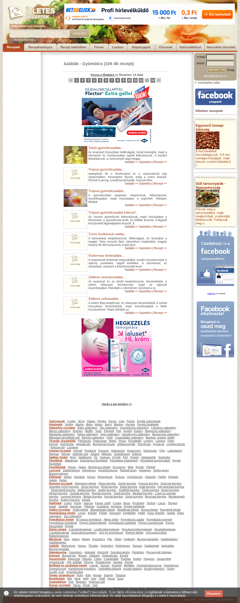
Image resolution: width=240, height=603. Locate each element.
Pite (118, 431)
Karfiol (137, 559)
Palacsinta (100, 441)
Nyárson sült (97, 582)
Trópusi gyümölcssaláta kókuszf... (113, 212)
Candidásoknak (59, 532)
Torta (98, 431)
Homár (97, 575)
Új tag (230, 70)
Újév (162, 450)
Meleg (86, 539)
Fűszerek (165, 47)
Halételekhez (169, 539)
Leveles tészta (176, 444)
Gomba (118, 562)
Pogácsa (158, 444)
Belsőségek (57, 578)
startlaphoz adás (208, 82)
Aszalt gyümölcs (154, 568)
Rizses (82, 555)
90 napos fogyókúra (88, 519)
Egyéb (116, 457)
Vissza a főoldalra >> (104, 75)
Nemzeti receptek (61, 483)
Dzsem (105, 565)
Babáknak (71, 460)
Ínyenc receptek (60, 585)
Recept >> (160, 162)
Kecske (130, 424)
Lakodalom (175, 450)
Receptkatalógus (40, 47)
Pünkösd (90, 450)
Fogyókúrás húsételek (63, 523)
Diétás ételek (58, 529)
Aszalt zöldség (132, 568)
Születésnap (122, 454)
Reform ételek (134, 532)
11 (135, 80)
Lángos (160, 441)
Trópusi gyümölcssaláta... (107, 191)
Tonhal (151, 503)
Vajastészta (83, 444)
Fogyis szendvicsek (151, 523)
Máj (69, 578)
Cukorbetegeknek (80, 529)
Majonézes (68, 546)
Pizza (122, 441)
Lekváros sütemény (163, 427)
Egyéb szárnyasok (149, 421)
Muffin (89, 431)
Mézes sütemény (60, 431)
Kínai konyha (109, 486)
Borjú (108, 424)
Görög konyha (127, 483)
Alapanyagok (141, 47)
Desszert (115, 513)
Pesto (86, 585)
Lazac (161, 503)
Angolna (116, 506)
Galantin (150, 477)
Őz (96, 457)
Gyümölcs (92, 63)
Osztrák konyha (80, 493)
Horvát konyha (113, 496)
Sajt (95, 585)
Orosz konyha (90, 486)
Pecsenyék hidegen (159, 552)
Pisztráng (138, 503)
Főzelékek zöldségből (124, 460)
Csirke (71, 421)
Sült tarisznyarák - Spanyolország (210, 185)
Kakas (91, 421)
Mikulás (107, 454)
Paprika (126, 559)
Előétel (92, 513)
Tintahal (120, 575)
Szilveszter (150, 450)
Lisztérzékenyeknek (106, 529)
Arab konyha (147, 486)
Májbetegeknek (59, 536)
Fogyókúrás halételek (122, 523)
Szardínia (103, 506)
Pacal (111, 578)
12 (141, 80)
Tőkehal (89, 506)
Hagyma (149, 559)
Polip (80, 575)
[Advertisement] (21, 122)
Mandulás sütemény (62, 434)
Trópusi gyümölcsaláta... (106, 169)
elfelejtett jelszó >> (215, 76)
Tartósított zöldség (109, 568)
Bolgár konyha (92, 496)
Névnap (54, 454)
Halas (82, 467)
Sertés (69, 424)
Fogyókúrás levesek (159, 519)
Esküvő (137, 454)
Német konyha (58, 493)
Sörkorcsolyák (126, 444)
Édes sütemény (87, 427)
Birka (89, 424)
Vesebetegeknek (165, 529)
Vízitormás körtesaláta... (106, 255)
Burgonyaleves (58, 473)
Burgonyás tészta (104, 444)
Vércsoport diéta (156, 532)
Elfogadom (214, 593)
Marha (79, 424)
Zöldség (94, 555)
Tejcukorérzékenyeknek (137, 529)
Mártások (55, 539)
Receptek (13, 47)
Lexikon (118, 47)
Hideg (76, 539)
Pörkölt (150, 467)
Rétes (112, 441)
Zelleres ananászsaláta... (107, 277)
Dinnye (88, 562)
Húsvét (77, 450)
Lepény (148, 441)
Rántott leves (128, 470)
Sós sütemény (109, 427)
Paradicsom (103, 562)
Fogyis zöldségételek (92, 523)
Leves (68, 503)
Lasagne (72, 447)
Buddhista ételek (128, 509)
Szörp (170, 568)
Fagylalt (109, 431)
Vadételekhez (57, 542)
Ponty (77, 503)
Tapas (77, 585)
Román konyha (101, 493)
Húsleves (145, 470)
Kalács (138, 431)
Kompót (117, 565)
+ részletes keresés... (23, 39)
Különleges (123, 546)
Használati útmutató (220, 47)
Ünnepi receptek (60, 450)
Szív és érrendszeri (111, 532)
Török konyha (150, 490)
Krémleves (89, 470)
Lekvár (94, 565)
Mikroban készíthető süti (64, 437)
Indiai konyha (128, 486)
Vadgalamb (148, 457)
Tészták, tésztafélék (62, 441)
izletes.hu (211, 293)
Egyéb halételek (134, 506)
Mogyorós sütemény (158, 431)
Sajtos (68, 477)
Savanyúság (57, 559)
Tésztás (93, 546)
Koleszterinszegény (84, 532)
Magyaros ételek (85, 483)
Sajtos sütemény (87, 434)
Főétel (103, 513)
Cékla (97, 559)
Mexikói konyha (143, 493)
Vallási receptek (59, 509)
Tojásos (120, 477)
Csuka (117, 503)
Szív (93, 578)
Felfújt (162, 477)
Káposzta (74, 559)
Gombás (79, 477)
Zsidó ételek (80, 509)
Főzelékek (56, 460)
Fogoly (134, 457)
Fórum (99, 47)
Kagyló (108, 575)
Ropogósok (105, 477)
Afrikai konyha (87, 490)
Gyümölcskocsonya (149, 565)
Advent (94, 454)
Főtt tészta (84, 441)
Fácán (131, 421)
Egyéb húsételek (148, 424)
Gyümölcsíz (171, 565)
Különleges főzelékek (94, 460)
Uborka (87, 559)
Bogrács (81, 582)
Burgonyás (69, 555)
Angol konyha (170, 490)
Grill (71, 582)
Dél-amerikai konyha (171, 486)
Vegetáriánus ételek (62, 513)
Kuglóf (128, 431)
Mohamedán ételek (102, 509)
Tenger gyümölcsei (61, 575)
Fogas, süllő (103, 503)
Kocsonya (119, 467)
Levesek (54, 470)
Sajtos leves (161, 470)
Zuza (120, 578)
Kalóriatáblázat (190, 47)
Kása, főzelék (156, 513)
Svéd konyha (122, 493)
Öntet (118, 539)
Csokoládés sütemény (129, 437)
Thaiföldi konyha (128, 490)
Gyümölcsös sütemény (134, 427)
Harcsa (88, 503)
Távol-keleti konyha (63, 490)
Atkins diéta (111, 519)
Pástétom (138, 552)
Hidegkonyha (58, 552)
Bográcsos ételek (99, 467)
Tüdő (102, 578)
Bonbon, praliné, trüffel (160, 437)
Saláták (71, 63)
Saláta (171, 513)
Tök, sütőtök (74, 562)
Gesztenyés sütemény (136, 434)
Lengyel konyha (71, 496)
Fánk (171, 441)
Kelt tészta (67, 444)
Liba (121, 421)
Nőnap (65, 454)
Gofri (110, 437)
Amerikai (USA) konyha (64, 486)
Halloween (118, 450)
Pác (109, 539)
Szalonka (164, 457)
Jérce (81, 421)
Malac (99, 424)
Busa (127, 503)
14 (152, 80)
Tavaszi (137, 546)
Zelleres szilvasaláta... (104, 298)
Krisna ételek (149, 509)
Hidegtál (89, 552)
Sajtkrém (129, 539)
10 (129, 80)
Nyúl (73, 457)
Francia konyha (148, 483)
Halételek (55, 503)
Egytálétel (129, 513)
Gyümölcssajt (57, 568)
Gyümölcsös (135, 477)
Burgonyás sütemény (165, 434)
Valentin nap (80, 454)
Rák (88, 575)
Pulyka (102, 421)
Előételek (55, 477)
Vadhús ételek (58, 457)
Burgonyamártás (147, 539)
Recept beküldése (73, 47)
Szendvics (75, 552)
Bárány (118, 424)
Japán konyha (107, 490)
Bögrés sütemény (93, 437)
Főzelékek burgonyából (155, 460)
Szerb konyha (134, 496)
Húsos (72, 467)
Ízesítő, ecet (56, 572)
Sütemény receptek (62, 427)
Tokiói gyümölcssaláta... (106, 148)
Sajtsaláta (167, 546)
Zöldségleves (71, 470)
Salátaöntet (151, 546)
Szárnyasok (57, 421)
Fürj (125, 457)
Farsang (103, 450)
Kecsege (76, 506)
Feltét (141, 513)
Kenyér (53, 444)
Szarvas (105, 457)
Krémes (78, 431)
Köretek (54, 555)
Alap (67, 539)
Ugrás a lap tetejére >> (117, 404)
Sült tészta (144, 444)
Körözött (103, 552)
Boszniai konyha (155, 496)
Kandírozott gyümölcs (82, 568)
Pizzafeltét (134, 441)
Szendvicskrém (120, 552)
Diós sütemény (110, 434)
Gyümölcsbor (74, 572)
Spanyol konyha (171, 483)
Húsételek (56, 424)
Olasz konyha (107, 483)
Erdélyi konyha (70, 500)
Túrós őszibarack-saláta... (107, 234)
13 (147, 80)
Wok (130, 467)
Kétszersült (58, 447)
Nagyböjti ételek (170, 509)
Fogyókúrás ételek (61, 519)
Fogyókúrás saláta (132, 519)
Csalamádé (111, 559)
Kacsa (112, 421)
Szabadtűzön (57, 582)
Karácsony (134, 450)
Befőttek (129, 565)
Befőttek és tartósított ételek (68, 565)
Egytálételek (57, 467)
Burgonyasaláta (59, 549)
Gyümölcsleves (108, 470)
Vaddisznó (85, 457)
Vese (77, 578)
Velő (86, 578)
